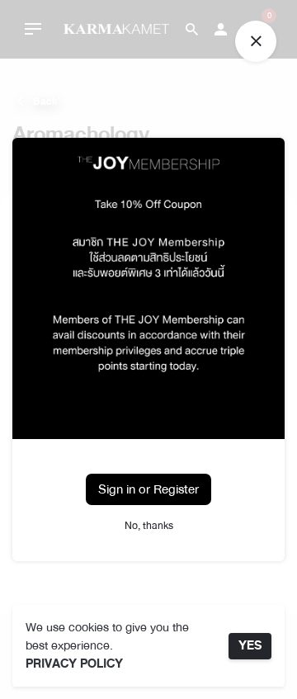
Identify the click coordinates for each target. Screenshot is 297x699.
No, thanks (149, 526)
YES (250, 645)
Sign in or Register (148, 489)
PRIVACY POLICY (74, 664)
